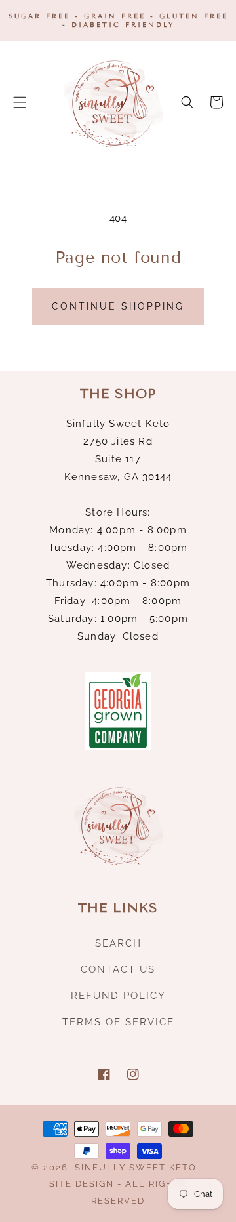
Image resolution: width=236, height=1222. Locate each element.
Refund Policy (118, 996)
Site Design (81, 1184)
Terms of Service (118, 1022)
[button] (19, 102)
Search (118, 943)
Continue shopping (118, 306)
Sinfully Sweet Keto (136, 1167)
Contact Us (118, 969)
